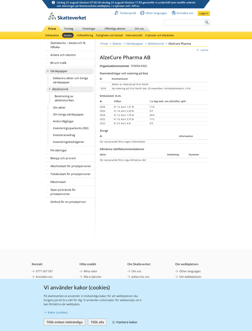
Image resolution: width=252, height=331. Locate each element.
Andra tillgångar (63, 121)
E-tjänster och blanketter (159, 35)
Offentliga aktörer (115, 28)
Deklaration (52, 35)
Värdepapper (59, 71)
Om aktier (59, 107)
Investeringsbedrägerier (68, 142)
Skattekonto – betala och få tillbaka (67, 45)
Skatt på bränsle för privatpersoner (63, 192)
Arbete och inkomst (63, 55)
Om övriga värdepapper (68, 114)
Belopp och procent (63, 158)
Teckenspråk (128, 13)
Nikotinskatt (58, 182)
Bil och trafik (58, 63)
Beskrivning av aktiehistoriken (64, 98)
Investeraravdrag (64, 135)
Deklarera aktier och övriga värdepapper (70, 80)
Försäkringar (58, 150)
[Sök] (207, 22)
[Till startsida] (67, 18)
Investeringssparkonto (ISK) (70, 128)
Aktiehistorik (60, 89)
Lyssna (204, 50)
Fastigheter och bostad (109, 35)
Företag (68, 28)
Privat (52, 29)
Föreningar (88, 28)
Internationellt (134, 35)
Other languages (156, 13)
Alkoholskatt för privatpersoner (70, 166)
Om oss (139, 28)
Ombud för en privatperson (68, 202)
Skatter (68, 35)
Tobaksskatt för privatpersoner (70, 174)
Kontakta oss (185, 13)
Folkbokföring (85, 35)
